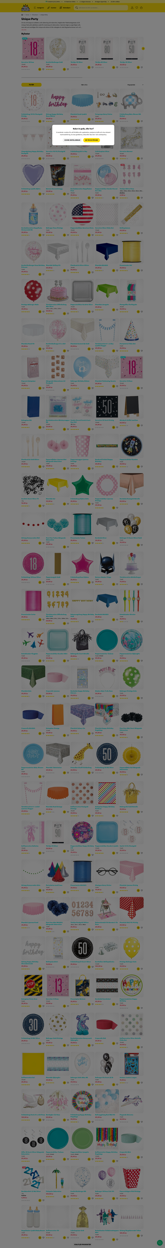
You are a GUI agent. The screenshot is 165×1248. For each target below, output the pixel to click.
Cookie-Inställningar (72, 140)
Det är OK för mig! (91, 140)
